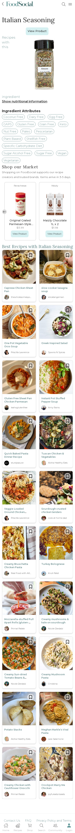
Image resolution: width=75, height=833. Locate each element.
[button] (4, 211)
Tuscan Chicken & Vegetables (52, 455)
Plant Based (12, 139)
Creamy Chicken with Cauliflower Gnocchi (17, 787)
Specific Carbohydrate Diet (22, 146)
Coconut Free (13, 117)
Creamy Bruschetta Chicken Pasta (16, 566)
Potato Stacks (13, 729)
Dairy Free (36, 117)
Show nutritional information (24, 101)
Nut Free (9, 131)
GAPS (7, 124)
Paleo (26, 131)
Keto (63, 124)
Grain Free (47, 124)
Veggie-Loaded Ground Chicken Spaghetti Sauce (14, 512)
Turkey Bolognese (52, 564)
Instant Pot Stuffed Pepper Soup (53, 400)
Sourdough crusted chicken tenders (53, 510)
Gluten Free (25, 124)
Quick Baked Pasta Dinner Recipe (16, 455)
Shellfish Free (35, 139)
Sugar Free (44, 153)
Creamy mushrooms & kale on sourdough (55, 621)
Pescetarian (44, 131)
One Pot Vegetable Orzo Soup (16, 345)
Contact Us (12, 820)
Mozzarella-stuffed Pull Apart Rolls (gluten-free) (19, 622)
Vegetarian (11, 160)
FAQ (28, 820)
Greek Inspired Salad (54, 343)
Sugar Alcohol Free (17, 153)
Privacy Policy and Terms (53, 820)
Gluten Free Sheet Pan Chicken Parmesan (18, 400)
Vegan (62, 153)
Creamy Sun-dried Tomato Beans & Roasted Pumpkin (15, 677)
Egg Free (55, 117)
